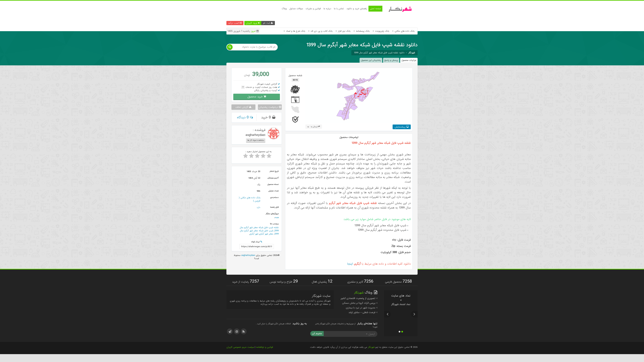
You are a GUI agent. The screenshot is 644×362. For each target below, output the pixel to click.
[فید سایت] (244, 331)
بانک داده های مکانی (404, 31)
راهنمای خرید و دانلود (356, 8)
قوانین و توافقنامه (264, 347)
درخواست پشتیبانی (268, 107)
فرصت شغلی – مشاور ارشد (362, 312)
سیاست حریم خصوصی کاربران (240, 347)
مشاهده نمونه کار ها (255, 140)
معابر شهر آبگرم (266, 233)
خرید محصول (255, 97)
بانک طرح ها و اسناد (295, 31)
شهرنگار (371, 347)
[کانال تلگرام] (230, 331)
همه (277, 217)
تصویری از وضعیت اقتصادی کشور (358, 298)
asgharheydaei (247, 255)
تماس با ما (339, 8)
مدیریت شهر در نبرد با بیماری (361, 308)
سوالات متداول (296, 8)
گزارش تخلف (242, 107)
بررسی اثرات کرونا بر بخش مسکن (359, 303)
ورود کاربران (252, 23)
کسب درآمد (234, 23)
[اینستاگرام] (237, 331)
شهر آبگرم (254, 233)
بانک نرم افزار (343, 31)
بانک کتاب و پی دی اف (321, 31)
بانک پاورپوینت (381, 31)
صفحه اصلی (375, 8)
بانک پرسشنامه (362, 31)
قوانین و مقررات (313, 8)
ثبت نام (267, 23)
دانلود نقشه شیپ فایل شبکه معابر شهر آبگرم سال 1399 (379, 52)
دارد (258, 207)
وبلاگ (284, 8)
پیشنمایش (400, 127)
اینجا (350, 264)
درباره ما (327, 8)
